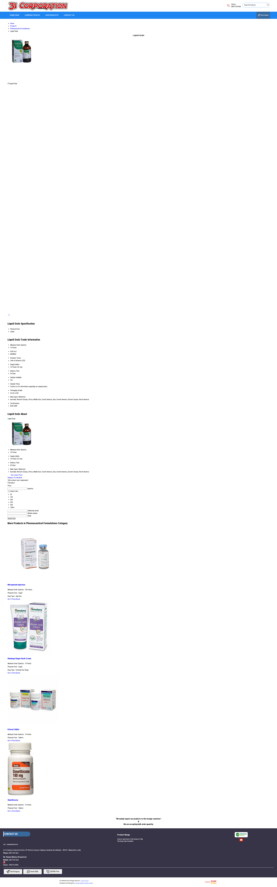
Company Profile (32, 15)
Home (12, 23)
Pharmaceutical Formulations (20, 29)
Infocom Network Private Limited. (84, 883)
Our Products (51, 15)
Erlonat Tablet (13, 729)
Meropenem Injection (16, 585)
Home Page (14, 15)
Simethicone (13, 800)
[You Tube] (241, 841)
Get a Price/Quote (14, 599)
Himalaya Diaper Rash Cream (19, 658)
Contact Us (69, 15)
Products (13, 26)
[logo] (37, 10)
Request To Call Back (15, 478)
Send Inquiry (264, 15)
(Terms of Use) (85, 880)
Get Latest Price (16, 475)
